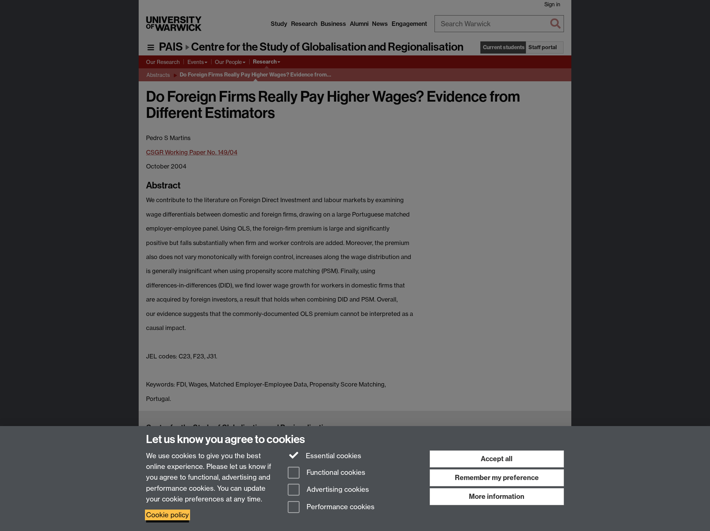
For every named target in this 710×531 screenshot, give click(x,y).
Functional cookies (335, 472)
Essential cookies (332, 456)
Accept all (497, 459)
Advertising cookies (337, 490)
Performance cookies (340, 507)
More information (496, 496)
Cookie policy (167, 515)
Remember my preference (497, 477)
